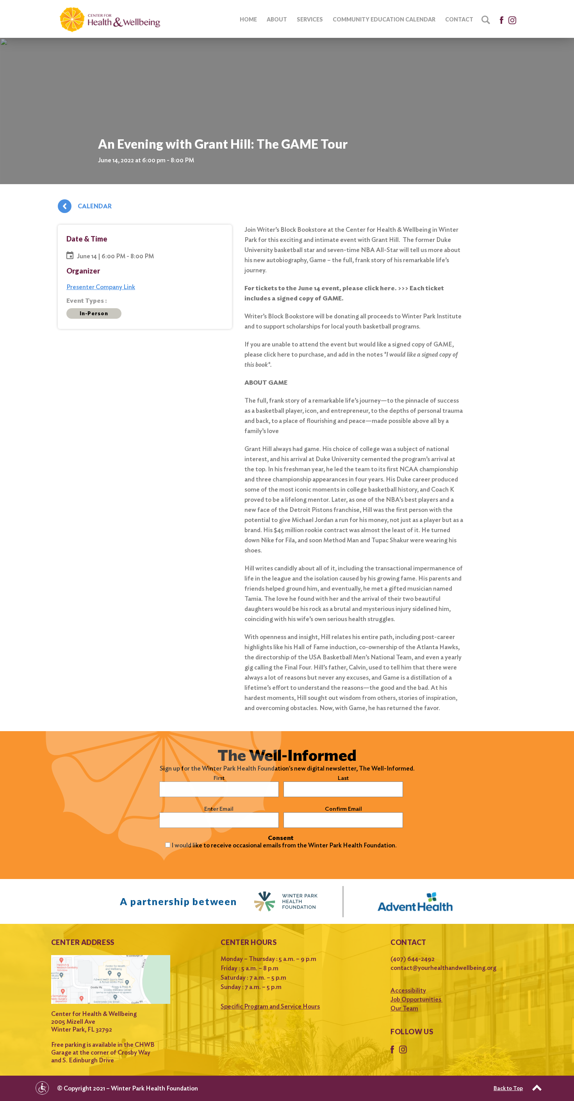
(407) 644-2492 (412, 958)
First (219, 777)
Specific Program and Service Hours (270, 1006)
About (277, 19)
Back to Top (508, 1088)
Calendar (95, 206)
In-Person (94, 313)
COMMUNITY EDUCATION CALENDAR (384, 19)
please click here (267, 354)
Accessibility (408, 990)
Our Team (404, 1008)
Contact (459, 19)
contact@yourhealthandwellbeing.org (443, 967)
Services (310, 19)
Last (343, 777)
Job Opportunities (416, 999)
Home (248, 19)
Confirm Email (343, 808)
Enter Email (219, 808)
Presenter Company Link (100, 287)
